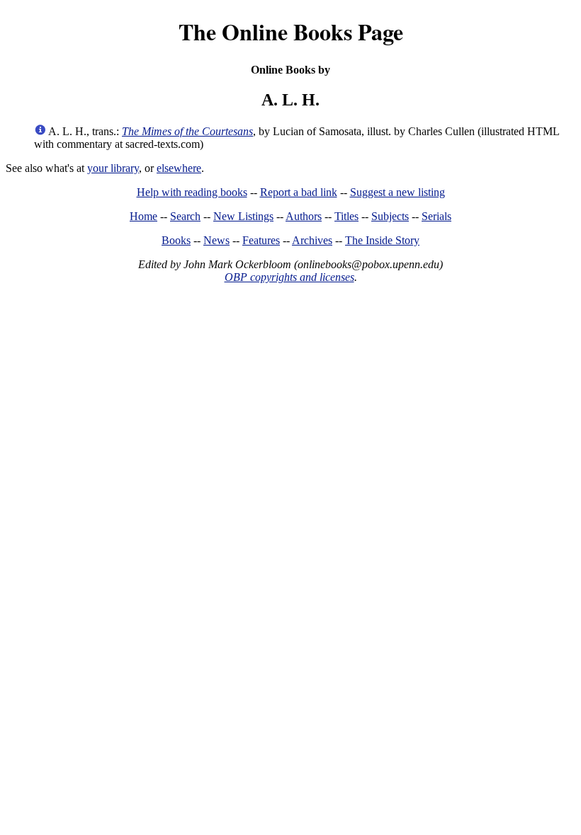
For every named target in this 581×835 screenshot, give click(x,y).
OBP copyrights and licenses (289, 277)
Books (176, 240)
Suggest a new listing (397, 192)
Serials (436, 216)
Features (261, 240)
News (216, 240)
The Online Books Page (291, 31)
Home (143, 216)
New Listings (243, 216)
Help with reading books (192, 192)
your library (113, 168)
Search (185, 216)
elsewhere (179, 168)
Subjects (390, 216)
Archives (312, 240)
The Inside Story (382, 240)
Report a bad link (298, 192)
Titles (346, 216)
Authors (304, 216)
